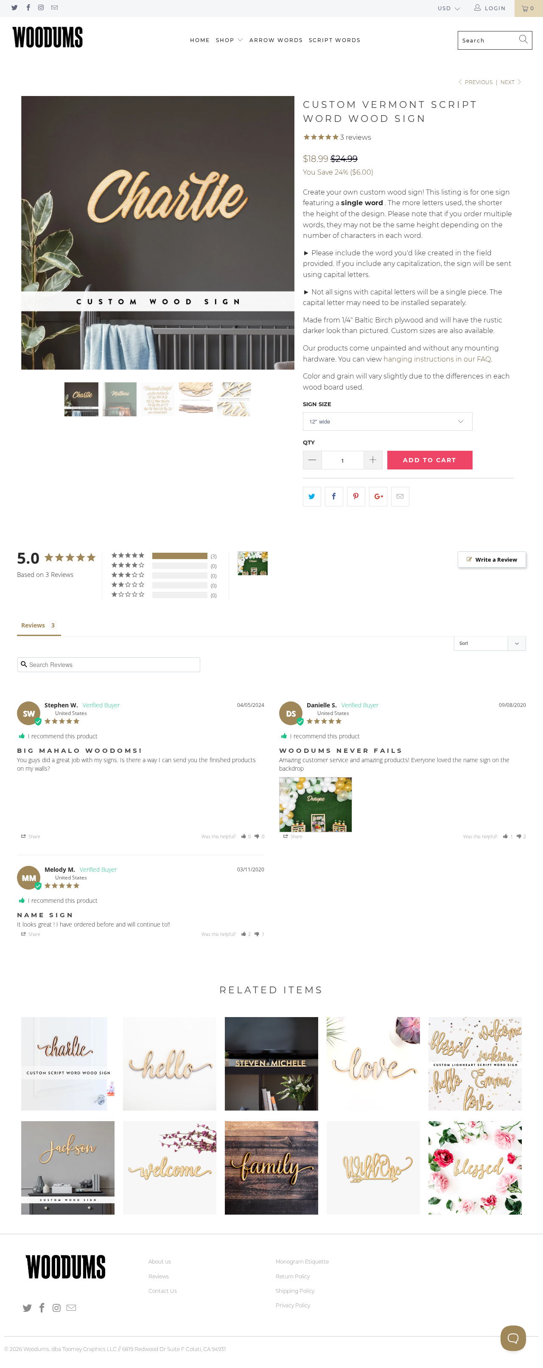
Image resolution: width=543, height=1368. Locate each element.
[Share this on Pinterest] (356, 496)
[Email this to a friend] (400, 496)
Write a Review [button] (496, 559)
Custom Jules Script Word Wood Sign (68, 1168)
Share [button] (33, 836)
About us (159, 1261)
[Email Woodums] (54, 8)
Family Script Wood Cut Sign (271, 1168)
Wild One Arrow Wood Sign (373, 1168)
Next (508, 82)
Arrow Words (276, 40)
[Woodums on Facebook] (27, 8)
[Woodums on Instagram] (41, 8)
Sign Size (317, 404)
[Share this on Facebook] (334, 496)
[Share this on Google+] (378, 496)
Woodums (36, 1349)
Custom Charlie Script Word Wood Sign (68, 1064)
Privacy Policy (293, 1305)
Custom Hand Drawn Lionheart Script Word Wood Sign (475, 1064)
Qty (309, 442)
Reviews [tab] (33, 625)
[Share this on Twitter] (312, 496)
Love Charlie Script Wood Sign (373, 1064)
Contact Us (162, 1291)
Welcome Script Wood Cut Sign (169, 1168)
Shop (225, 40)
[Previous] (36, 233)
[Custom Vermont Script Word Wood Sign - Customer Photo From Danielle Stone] (253, 563)
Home (200, 40)
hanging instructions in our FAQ (437, 359)
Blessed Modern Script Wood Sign (475, 1168)
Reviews (158, 1276)
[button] (246, 836)
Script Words (335, 40)
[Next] (280, 233)
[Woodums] (47, 37)
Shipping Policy (295, 1291)
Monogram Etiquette (302, 1261)
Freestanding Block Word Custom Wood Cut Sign (271, 1064)
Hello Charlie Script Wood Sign (169, 1064)
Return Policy (293, 1276)
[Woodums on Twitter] (14, 8)
